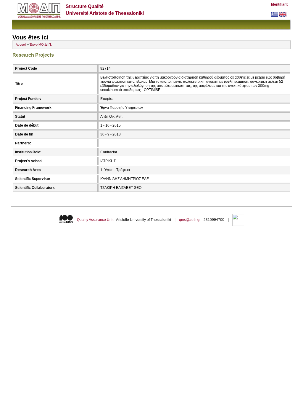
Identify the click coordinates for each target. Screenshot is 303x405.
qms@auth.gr (190, 220)
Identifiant (279, 4)
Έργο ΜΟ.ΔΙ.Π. (41, 44)
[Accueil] (39, 16)
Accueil (21, 44)
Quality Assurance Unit (95, 220)
